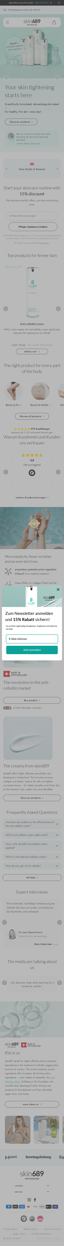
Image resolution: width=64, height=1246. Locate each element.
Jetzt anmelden (32, 650)
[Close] (58, 589)
